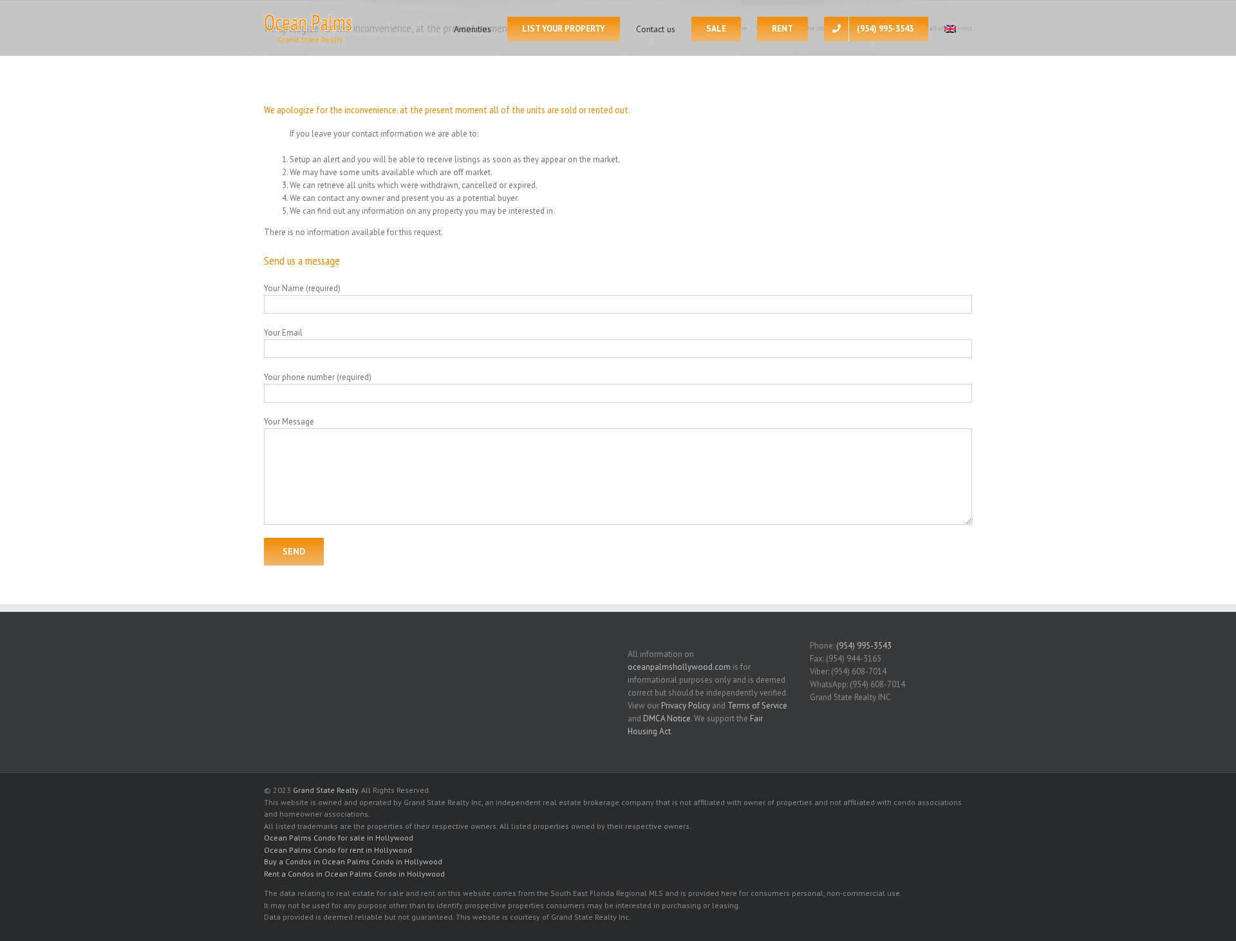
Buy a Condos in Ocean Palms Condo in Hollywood (353, 861)
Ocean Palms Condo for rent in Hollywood (338, 850)
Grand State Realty (325, 790)
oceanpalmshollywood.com (679, 666)
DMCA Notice (667, 718)
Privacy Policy (685, 705)
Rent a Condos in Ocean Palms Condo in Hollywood (354, 874)
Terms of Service (757, 705)
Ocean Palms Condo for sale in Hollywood (338, 837)
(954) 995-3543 (864, 645)
